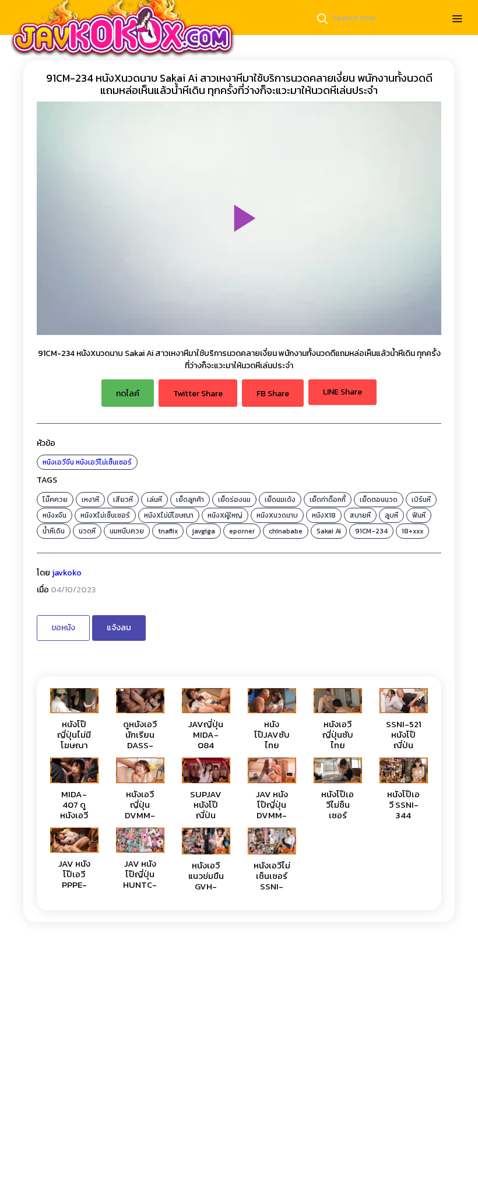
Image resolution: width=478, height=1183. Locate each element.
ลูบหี (391, 515)
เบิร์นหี (421, 499)
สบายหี (360, 515)
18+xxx (412, 531)
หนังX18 (324, 515)
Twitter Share (198, 394)
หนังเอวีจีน (58, 462)
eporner (242, 531)
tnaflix (168, 531)
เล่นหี (154, 499)
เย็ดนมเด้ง (280, 499)
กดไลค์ (127, 394)
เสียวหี (123, 499)
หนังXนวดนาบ (277, 515)
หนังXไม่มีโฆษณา (169, 515)
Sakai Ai (329, 531)
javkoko (67, 573)
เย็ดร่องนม (234, 499)
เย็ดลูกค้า (190, 499)
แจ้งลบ (119, 628)
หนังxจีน (54, 515)
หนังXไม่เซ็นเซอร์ (105, 515)
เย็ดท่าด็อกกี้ (328, 499)
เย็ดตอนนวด (379, 499)
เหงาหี (90, 499)
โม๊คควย (55, 499)
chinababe (286, 531)
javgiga (203, 531)
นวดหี (87, 531)
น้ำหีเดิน (54, 531)
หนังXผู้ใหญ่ (225, 515)
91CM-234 (371, 531)
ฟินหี (419, 515)
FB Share (272, 394)
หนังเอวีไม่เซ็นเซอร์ (104, 462)
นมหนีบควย (127, 531)
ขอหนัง (63, 628)
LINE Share (342, 392)
